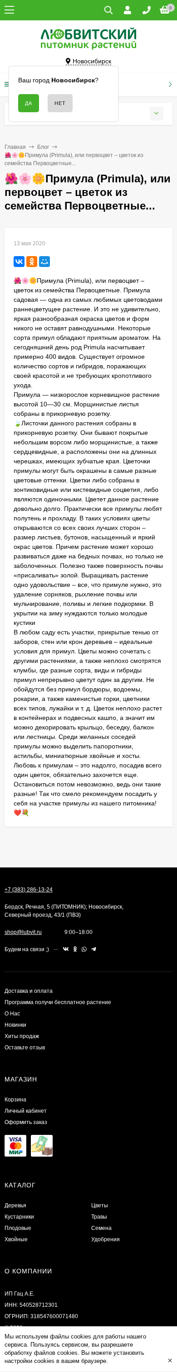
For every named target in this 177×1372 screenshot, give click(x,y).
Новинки (15, 1025)
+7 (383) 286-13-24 (29, 889)
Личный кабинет (26, 1111)
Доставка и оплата (29, 991)
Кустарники (19, 1217)
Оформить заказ (26, 1122)
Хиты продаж (22, 1036)
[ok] (75, 949)
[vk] (66, 949)
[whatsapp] (84, 949)
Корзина (15, 1099)
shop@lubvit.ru (23, 932)
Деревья (15, 1205)
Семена (101, 1228)
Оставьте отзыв (25, 1047)
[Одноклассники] (31, 261)
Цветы (99, 1205)
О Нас (12, 1013)
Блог (43, 147)
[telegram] (93, 949)
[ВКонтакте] (19, 261)
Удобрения (105, 1239)
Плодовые (18, 1228)
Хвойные (16, 1239)
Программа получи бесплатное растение (58, 1002)
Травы (99, 1217)
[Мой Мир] (44, 261)
